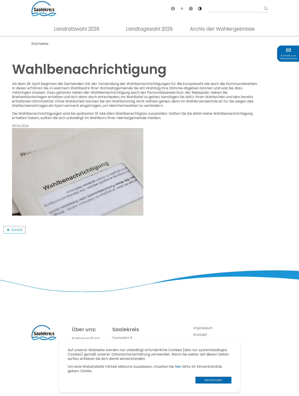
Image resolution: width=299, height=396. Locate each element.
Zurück (14, 230)
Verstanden (213, 380)
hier (178, 366)
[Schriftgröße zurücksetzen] (181, 8)
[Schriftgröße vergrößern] (190, 8)
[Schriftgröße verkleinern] (173, 8)
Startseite (39, 43)
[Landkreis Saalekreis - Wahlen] (43, 8)
